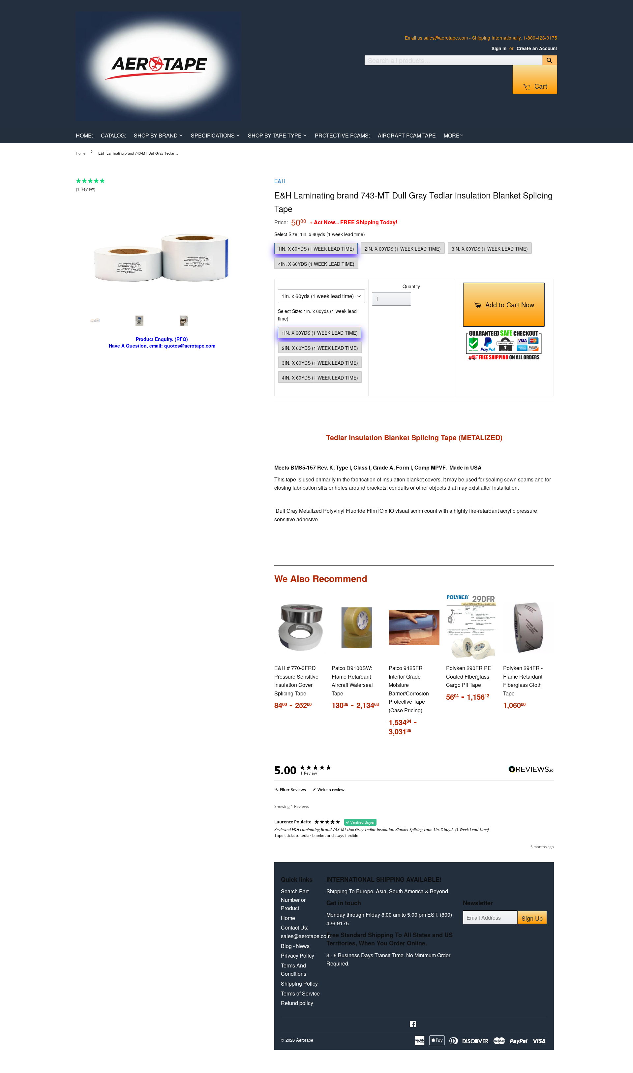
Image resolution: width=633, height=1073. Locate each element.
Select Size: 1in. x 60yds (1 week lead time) (319, 234)
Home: (84, 135)
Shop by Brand (156, 135)
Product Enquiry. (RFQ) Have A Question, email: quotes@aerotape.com (162, 342)
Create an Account (537, 48)
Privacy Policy (297, 955)
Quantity (411, 286)
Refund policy (297, 1003)
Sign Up (532, 918)
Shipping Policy (299, 983)
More (452, 135)
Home (80, 153)
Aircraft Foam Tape (407, 135)
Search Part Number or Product (295, 899)
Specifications (213, 135)
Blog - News (295, 946)
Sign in (499, 48)
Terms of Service (300, 993)
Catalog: (113, 135)
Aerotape (304, 1040)
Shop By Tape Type (275, 135)
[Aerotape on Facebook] (412, 1024)
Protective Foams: (342, 135)
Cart (539, 86)
